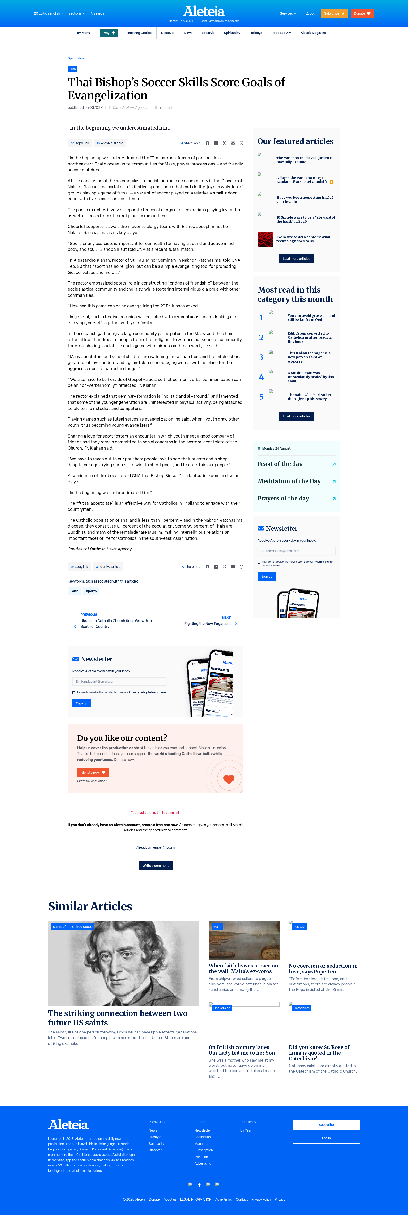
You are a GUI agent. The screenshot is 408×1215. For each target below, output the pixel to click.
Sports (91, 591)
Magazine (201, 1143)
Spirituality (232, 32)
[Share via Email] (233, 143)
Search (99, 13)
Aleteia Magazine (313, 32)
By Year (245, 1130)
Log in (314, 13)
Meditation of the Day (289, 481)
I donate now (90, 772)
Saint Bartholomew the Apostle (220, 21)
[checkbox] (73, 692)
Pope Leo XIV (281, 32)
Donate (359, 13)
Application (203, 1137)
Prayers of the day (283, 498)
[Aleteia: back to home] (204, 11)
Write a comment (156, 865)
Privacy (280, 1199)
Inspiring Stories (140, 32)
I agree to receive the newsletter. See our (121, 692)
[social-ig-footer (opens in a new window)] (217, 1184)
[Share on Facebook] (207, 143)
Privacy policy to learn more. (147, 692)
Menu (86, 32)
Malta (217, 927)
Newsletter (203, 1130)
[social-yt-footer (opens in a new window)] (190, 1184)
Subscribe (331, 13)
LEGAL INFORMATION (196, 1199)
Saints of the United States (73, 927)
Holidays (256, 32)
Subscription (204, 1150)
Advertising (203, 1163)
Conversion (221, 1008)
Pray (106, 32)
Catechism (302, 1008)
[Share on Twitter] (224, 143)
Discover (167, 32)
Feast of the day (280, 464)
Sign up (81, 703)
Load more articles (296, 258)
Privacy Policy (261, 1199)
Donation (201, 1157)
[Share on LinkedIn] (216, 143)
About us (170, 1199)
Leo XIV (299, 927)
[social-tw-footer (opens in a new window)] (208, 1184)
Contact (242, 1199)
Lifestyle (208, 32)
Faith (74, 591)
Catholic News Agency (130, 107)
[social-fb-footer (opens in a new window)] (199, 1184)
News (188, 32)
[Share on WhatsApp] (241, 143)
